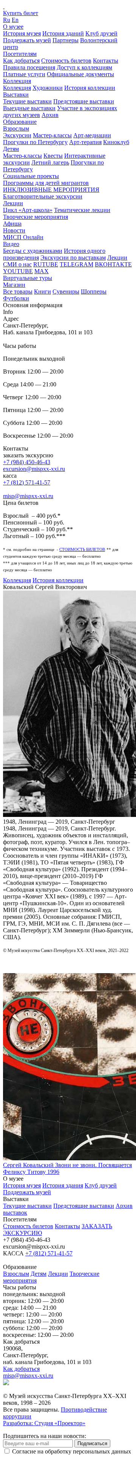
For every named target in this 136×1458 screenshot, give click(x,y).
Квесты (53, 155)
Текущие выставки (27, 101)
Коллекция (17, 81)
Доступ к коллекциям (84, 67)
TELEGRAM (76, 264)
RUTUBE (45, 264)
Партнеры (66, 40)
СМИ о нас (17, 264)
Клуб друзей (101, 33)
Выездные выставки (29, 108)
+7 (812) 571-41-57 (26, 482)
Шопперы (94, 291)
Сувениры (66, 291)
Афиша (12, 223)
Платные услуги (24, 74)
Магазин (14, 284)
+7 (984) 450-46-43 (26, 462)
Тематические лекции (82, 210)
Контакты (105, 60)
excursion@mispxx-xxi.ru (34, 469)
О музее (13, 26)
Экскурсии (17, 135)
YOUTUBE (18, 271)
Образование (20, 121)
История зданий (63, 33)
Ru (6, 20)
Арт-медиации (92, 135)
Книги (42, 291)
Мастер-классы (52, 135)
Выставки (16, 94)
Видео (11, 244)
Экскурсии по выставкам (73, 257)
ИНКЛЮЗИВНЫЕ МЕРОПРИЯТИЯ (51, 189)
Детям (11, 149)
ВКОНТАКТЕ (113, 264)
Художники (47, 88)
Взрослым (16, 128)
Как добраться (21, 60)
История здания (62, 1185)
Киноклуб (116, 142)
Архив (50, 115)
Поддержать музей (27, 40)
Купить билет (20, 13)
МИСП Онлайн (23, 237)
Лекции (13, 203)
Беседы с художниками (32, 251)
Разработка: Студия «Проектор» (44, 1423)
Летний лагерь (50, 162)
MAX (41, 271)
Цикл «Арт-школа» (28, 210)
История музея (22, 33)
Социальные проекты (31, 176)
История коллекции (89, 88)
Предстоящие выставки (83, 101)
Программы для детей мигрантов (46, 183)
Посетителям (20, 54)
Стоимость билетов (66, 60)
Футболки (16, 298)
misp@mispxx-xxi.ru (28, 496)
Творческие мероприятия (35, 217)
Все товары (17, 291)
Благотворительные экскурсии (42, 196)
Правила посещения (29, 67)
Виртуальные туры (27, 278)
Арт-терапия (85, 142)
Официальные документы (80, 74)
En (15, 20)
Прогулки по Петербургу (35, 142)
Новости (14, 230)
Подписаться (92, 1443)
